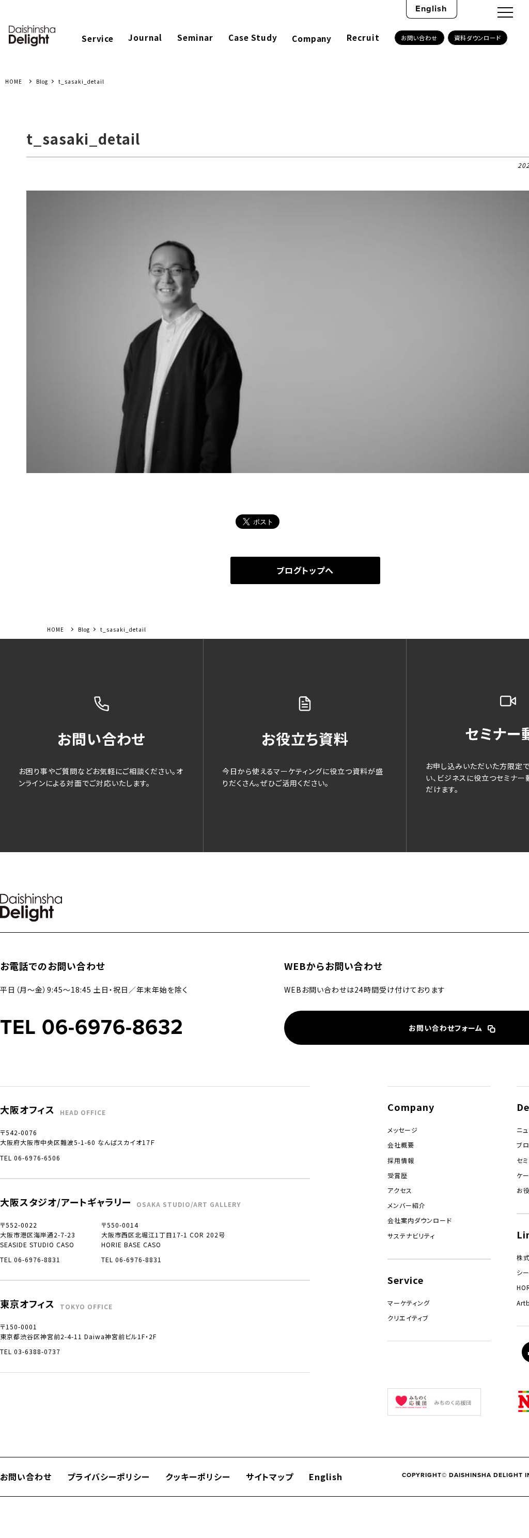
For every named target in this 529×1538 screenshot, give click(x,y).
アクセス (399, 1190)
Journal (145, 37)
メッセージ (402, 1129)
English (431, 8)
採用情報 (400, 1160)
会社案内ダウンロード (419, 1220)
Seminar (195, 37)
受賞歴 (397, 1175)
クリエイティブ (408, 1317)
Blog (42, 81)
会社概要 (400, 1144)
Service (97, 38)
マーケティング (408, 1302)
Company (311, 38)
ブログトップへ (305, 570)
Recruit (363, 37)
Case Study (252, 37)
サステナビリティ (411, 1235)
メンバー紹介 (406, 1205)
